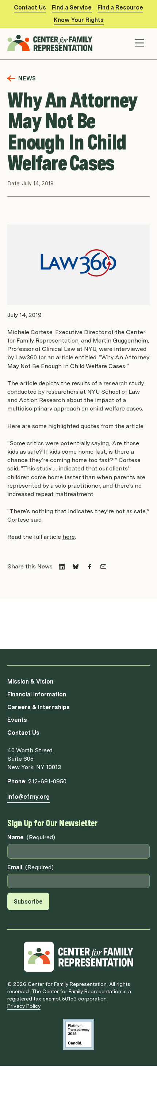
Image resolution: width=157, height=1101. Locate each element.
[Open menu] (139, 43)
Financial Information (36, 694)
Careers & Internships (38, 707)
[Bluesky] (75, 566)
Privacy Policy (24, 1006)
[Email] (103, 566)
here (68, 536)
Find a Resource (120, 7)
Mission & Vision (30, 681)
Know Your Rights (79, 19)
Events (17, 719)
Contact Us (30, 7)
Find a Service (72, 7)
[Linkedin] (61, 566)
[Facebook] (89, 566)
